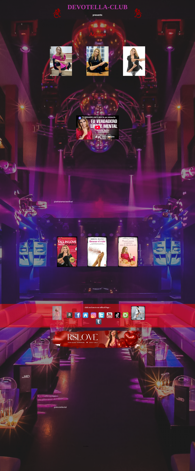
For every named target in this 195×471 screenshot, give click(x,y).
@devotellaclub (60, 407)
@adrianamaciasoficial (63, 202)
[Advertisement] (97, 23)
